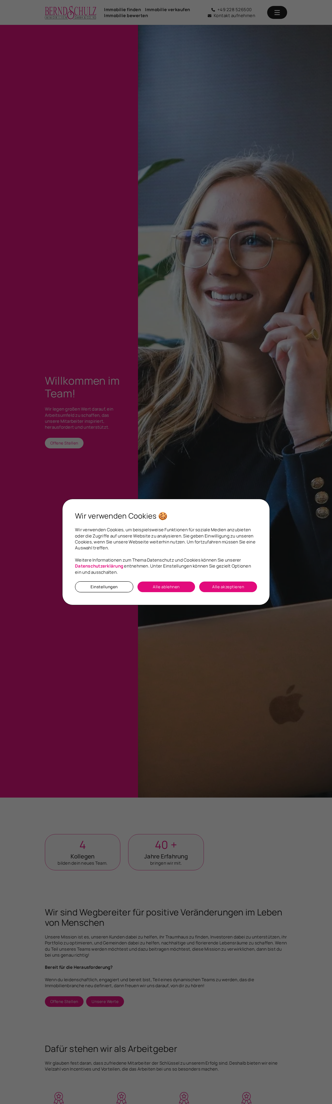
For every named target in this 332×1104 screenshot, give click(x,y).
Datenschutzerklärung (99, 566)
